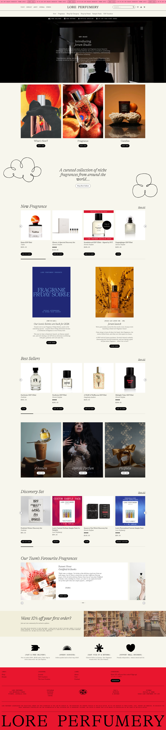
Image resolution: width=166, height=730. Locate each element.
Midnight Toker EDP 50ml (124, 395)
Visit (23, 7)
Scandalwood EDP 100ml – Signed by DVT (98, 242)
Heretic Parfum (57, 244)
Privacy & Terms (149, 692)
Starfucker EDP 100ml (28, 395)
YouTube (50, 694)
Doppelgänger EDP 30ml (124, 242)
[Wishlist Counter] (137, 7)
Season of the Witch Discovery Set (96, 528)
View (118, 254)
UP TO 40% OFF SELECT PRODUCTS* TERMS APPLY (24, 1)
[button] (20, 226)
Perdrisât (23, 397)
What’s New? (41, 141)
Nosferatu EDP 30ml (59, 395)
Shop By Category (73, 14)
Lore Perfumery (57, 532)
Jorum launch (114, 324)
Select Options (122, 541)
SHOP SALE (4, 1)
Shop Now (41, 473)
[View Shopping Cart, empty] (144, 7)
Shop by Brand (86, 14)
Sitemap (148, 690)
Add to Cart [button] (26, 254)
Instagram (50, 690)
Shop (3, 674)
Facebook (50, 692)
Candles (125, 141)
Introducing (83, 42)
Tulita (23, 244)
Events (48, 7)
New (54, 14)
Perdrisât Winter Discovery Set (31, 528)
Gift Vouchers (108, 14)
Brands (4, 677)
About (35, 7)
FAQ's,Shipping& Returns (115, 692)
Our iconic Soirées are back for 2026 (51, 324)
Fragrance (61, 14)
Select (56, 541)
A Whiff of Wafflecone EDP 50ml (95, 395)
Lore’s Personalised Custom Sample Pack (129, 528)
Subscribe (115, 680)
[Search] (133, 7)
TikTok (50, 695)
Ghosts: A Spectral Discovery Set (63, 242)
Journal (42, 7)
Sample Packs (97, 14)
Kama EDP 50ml (26, 242)
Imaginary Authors (90, 397)
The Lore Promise (44, 679)
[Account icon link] (141, 7)
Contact (29, 7)
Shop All (141, 207)
